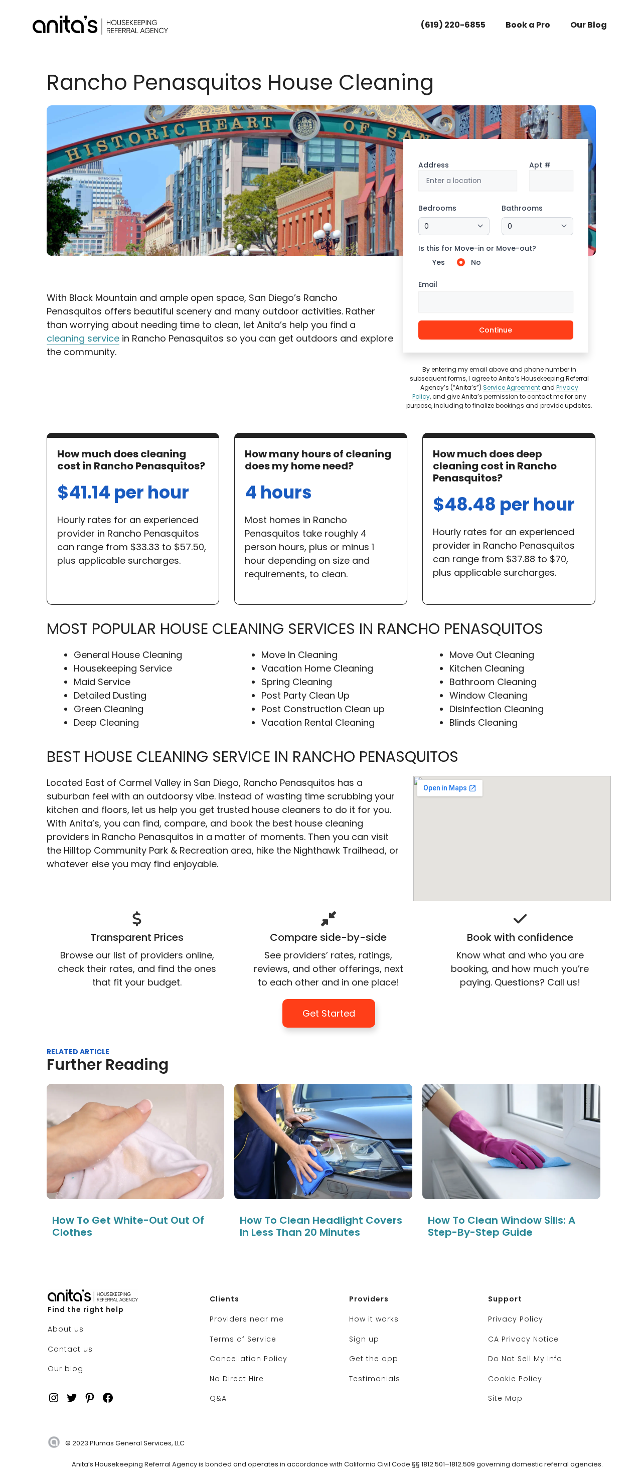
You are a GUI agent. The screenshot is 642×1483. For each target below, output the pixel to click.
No (476, 262)
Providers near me (247, 1319)
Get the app (373, 1359)
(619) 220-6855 (453, 25)
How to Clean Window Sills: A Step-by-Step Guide (501, 1226)
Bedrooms (437, 208)
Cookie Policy (515, 1379)
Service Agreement (511, 387)
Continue (495, 330)
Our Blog (588, 25)
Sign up (364, 1339)
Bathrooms (522, 208)
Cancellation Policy (248, 1359)
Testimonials (374, 1379)
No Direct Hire (237, 1379)
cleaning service (83, 338)
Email (427, 284)
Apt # (540, 165)
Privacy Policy (515, 1319)
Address (433, 165)
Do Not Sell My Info (525, 1359)
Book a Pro (528, 25)
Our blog (65, 1369)
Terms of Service (243, 1339)
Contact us (70, 1349)
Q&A (218, 1398)
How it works (374, 1319)
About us (66, 1329)
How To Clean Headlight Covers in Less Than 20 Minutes (321, 1226)
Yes (438, 262)
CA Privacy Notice (523, 1339)
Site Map (505, 1398)
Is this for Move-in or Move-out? (477, 248)
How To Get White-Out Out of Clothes (128, 1226)
